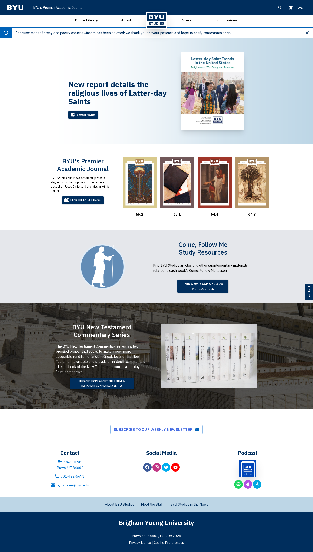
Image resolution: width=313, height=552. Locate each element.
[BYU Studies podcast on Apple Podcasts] (248, 484)
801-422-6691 (73, 476)
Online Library (86, 20)
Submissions (226, 20)
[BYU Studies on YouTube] (175, 467)
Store (187, 20)
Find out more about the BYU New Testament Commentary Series (102, 383)
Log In (302, 7)
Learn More (86, 115)
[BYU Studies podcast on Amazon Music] (257, 484)
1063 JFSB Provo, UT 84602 (70, 465)
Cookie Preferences (169, 543)
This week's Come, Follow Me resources (203, 286)
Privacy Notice (140, 543)
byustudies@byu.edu (73, 485)
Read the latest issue (85, 200)
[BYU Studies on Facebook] (147, 467)
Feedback (309, 291)
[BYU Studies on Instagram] (156, 467)
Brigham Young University (156, 522)
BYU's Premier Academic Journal (58, 7)
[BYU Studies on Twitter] (166, 467)
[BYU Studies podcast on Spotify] (238, 484)
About (126, 20)
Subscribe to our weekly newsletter (154, 429)
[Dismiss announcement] (308, 33)
